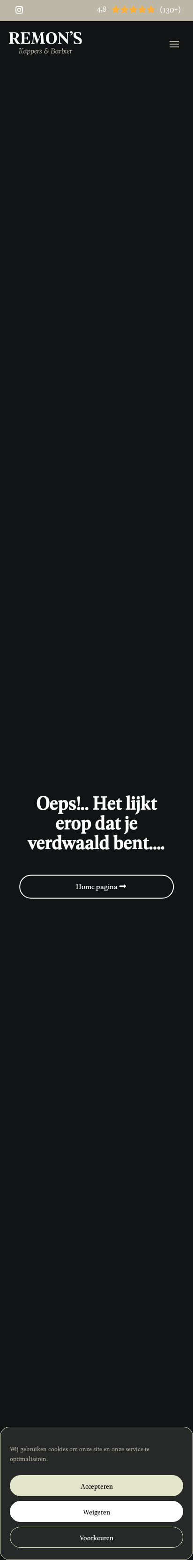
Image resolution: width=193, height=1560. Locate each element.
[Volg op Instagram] (19, 9)
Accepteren (97, 1486)
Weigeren (96, 1511)
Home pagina (97, 886)
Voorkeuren (96, 1537)
